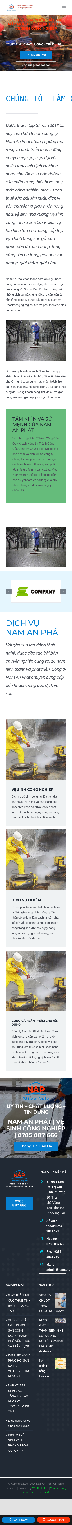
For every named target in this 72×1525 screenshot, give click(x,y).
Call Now (20, 1519)
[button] (9, 591)
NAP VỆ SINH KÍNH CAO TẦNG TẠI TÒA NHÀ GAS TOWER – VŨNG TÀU (19, 1398)
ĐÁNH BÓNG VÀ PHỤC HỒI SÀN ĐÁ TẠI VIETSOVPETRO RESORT (19, 1366)
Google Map (55, 1519)
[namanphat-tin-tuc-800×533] (36, 322)
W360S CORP (40, 1488)
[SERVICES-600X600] (36, 720)
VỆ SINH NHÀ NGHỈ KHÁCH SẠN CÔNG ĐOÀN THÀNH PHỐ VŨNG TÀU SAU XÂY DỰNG (19, 1333)
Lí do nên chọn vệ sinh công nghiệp (19, 1423)
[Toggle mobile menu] (64, 6)
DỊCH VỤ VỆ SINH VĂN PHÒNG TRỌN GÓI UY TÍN (18, 1442)
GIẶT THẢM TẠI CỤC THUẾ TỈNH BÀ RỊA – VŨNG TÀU (19, 1303)
